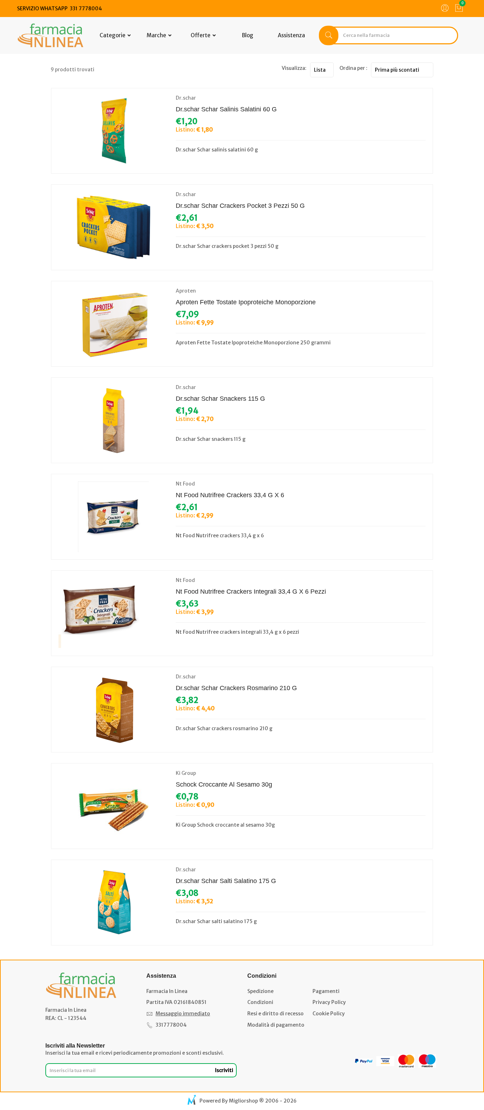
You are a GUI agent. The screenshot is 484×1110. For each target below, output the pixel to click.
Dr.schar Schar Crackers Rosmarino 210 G (236, 688)
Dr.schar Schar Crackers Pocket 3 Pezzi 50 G (240, 205)
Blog (247, 35)
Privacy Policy (329, 1002)
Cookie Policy (329, 1013)
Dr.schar (186, 98)
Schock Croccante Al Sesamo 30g (224, 784)
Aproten (186, 291)
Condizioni (260, 1002)
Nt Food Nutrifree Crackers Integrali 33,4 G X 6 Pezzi (251, 591)
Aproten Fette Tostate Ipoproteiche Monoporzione (246, 302)
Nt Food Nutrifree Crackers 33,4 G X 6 (230, 495)
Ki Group (186, 773)
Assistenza (291, 35)
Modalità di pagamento (275, 1025)
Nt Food (185, 484)
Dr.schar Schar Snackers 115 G (220, 398)
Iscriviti (224, 1070)
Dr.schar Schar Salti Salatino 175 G (226, 880)
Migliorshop (243, 1101)
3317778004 (171, 1025)
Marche (157, 35)
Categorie (113, 35)
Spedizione (260, 991)
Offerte (201, 35)
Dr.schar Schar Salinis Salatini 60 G (226, 109)
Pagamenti (326, 991)
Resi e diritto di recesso (275, 1013)
